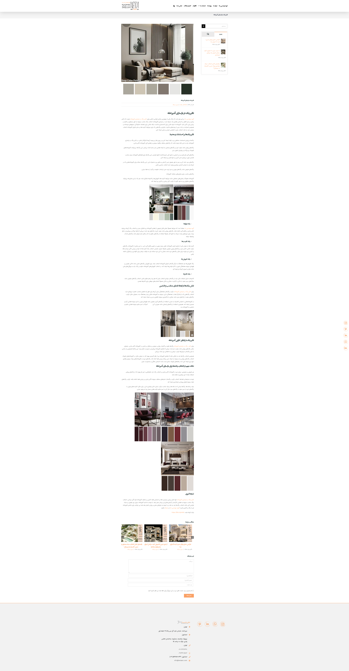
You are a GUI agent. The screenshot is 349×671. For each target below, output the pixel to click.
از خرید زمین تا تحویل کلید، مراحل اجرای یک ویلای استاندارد (212, 53)
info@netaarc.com (180, 660)
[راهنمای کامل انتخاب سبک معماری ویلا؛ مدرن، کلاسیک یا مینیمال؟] (131, 533)
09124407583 (183, 653)
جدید (220, 34)
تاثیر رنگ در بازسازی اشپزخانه (138, 119)
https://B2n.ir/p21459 (178, 512)
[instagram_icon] (223, 624)
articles (185, 105)
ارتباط (166, 508)
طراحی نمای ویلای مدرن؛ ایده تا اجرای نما (213, 41)
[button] (174, 6)
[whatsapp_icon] (215, 624)
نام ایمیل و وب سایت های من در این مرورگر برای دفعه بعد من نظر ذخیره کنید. (170, 591)
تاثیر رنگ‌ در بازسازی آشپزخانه (185, 500)
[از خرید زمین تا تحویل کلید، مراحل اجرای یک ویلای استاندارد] (155, 533)
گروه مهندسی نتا (189, 119)
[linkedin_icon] (207, 624)
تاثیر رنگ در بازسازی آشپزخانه (182, 292)
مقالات (180, 105)
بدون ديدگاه (175, 105)
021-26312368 (183, 649)
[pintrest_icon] (200, 624)
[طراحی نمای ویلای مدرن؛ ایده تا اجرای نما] (180, 533)
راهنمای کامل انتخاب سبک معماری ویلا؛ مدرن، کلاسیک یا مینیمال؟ (212, 66)
